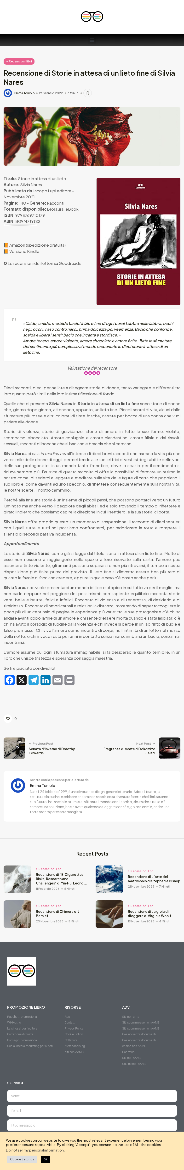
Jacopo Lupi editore (52, 190)
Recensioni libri (20, 61)
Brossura (55, 209)
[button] (92, 40)
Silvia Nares (31, 184)
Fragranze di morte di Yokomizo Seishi (129, 751)
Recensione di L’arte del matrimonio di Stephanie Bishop (154, 879)
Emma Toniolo (24, 93)
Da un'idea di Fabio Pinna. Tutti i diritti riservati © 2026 (43, 1164)
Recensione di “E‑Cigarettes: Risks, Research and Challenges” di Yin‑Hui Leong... (61, 878)
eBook (72, 209)
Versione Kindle (24, 251)
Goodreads (70, 263)
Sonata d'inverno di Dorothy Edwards (52, 751)
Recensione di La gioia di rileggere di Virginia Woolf (149, 913)
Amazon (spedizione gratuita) (37, 245)
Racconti (55, 203)
